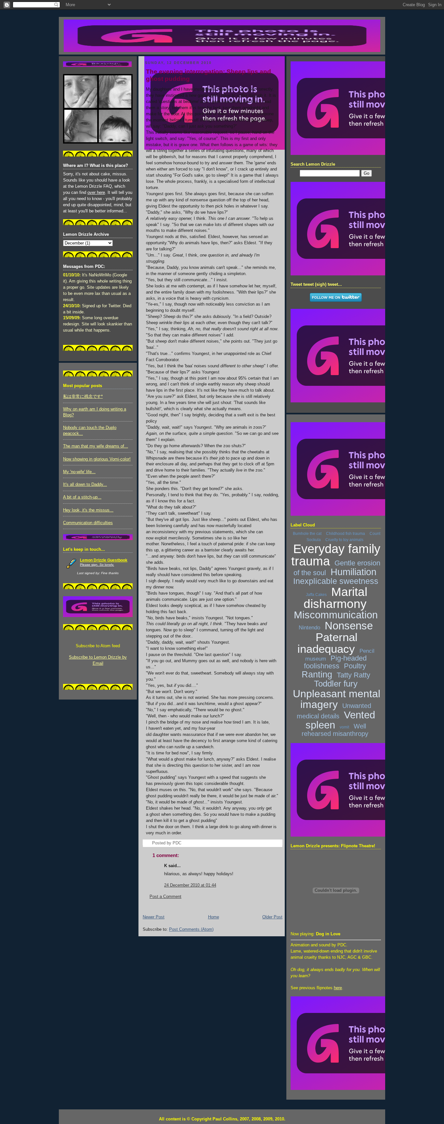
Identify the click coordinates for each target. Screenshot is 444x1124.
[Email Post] (183, 843)
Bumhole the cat (307, 533)
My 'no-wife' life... (79, 472)
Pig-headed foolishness (335, 662)
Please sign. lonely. (97, 564)
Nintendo (309, 628)
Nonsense (349, 626)
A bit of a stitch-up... (82, 497)
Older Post (272, 917)
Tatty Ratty (353, 675)
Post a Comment (165, 896)
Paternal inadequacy (327, 643)
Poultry (355, 666)
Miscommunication (336, 615)
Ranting (317, 674)
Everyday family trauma (335, 555)
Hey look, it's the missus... (88, 510)
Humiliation (353, 572)
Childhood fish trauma (345, 533)
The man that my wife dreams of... (95, 446)
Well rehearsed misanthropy (335, 730)
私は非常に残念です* (83, 396)
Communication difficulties (88, 523)
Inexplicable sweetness (335, 581)
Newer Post (153, 917)
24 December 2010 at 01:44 (190, 885)
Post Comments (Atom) (191, 929)
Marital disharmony (336, 598)
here (338, 988)
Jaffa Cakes (316, 594)
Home (213, 917)
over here (96, 192)
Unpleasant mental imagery (336, 699)
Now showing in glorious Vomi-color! (97, 459)
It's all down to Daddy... (85, 484)
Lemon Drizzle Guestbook (103, 560)
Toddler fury (336, 683)
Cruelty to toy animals (344, 539)
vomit (344, 727)
